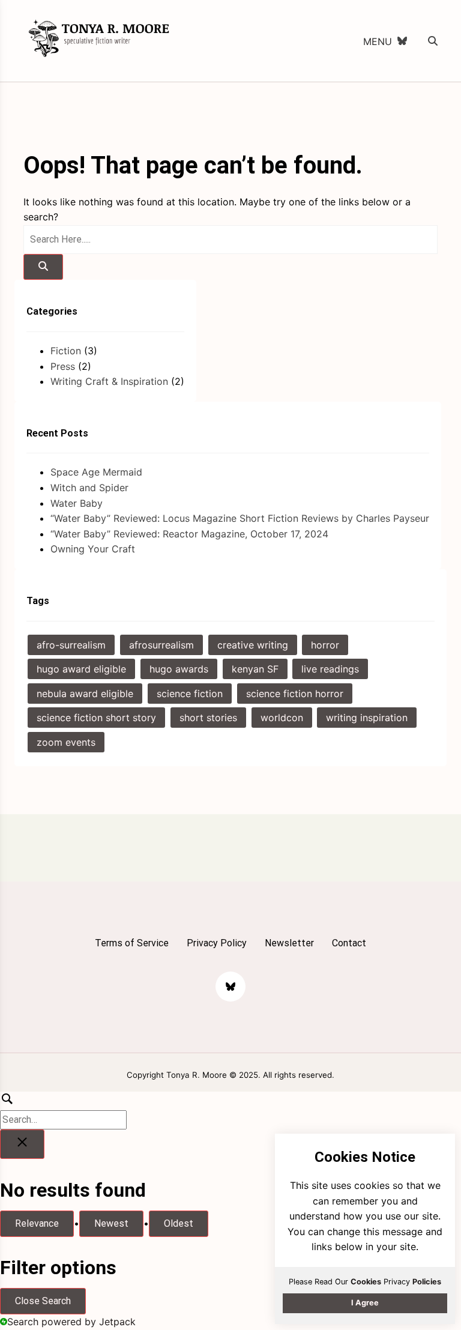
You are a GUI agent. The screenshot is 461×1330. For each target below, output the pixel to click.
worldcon (282, 718)
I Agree (365, 1302)
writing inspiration (367, 718)
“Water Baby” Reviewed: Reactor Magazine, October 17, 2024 (189, 534)
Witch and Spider (89, 488)
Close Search (43, 1301)
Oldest (178, 1223)
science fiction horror (294, 694)
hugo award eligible (81, 669)
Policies (426, 1281)
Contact (349, 943)
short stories (208, 718)
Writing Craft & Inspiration (109, 381)
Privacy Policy (217, 943)
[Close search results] (22, 1144)
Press (62, 366)
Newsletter (289, 943)
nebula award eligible (85, 694)
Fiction (65, 351)
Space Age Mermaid (96, 472)
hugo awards (178, 669)
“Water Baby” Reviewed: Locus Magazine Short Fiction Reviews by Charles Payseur (239, 518)
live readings (330, 669)
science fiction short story (96, 718)
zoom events (66, 742)
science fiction (190, 694)
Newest (111, 1223)
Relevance (37, 1223)
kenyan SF (255, 669)
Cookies (366, 1281)
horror (325, 645)
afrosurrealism (161, 645)
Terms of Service (132, 943)
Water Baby (76, 503)
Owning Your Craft (92, 549)
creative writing (252, 645)
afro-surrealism (71, 645)
